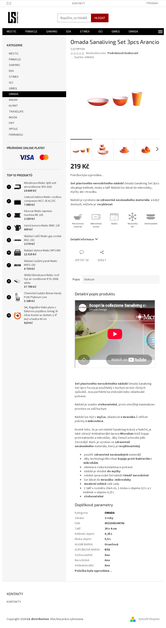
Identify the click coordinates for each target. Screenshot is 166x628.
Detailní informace (82, 239)
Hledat (99, 18)
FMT (11, 123)
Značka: (84, 57)
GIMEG (13, 88)
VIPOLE (13, 129)
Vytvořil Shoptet (149, 619)
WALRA (13, 100)
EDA (11, 71)
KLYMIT (13, 106)
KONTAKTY (78, 3)
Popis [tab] (76, 279)
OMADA (13, 94)
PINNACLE (15, 59)
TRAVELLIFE (16, 111)
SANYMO (14, 65)
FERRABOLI (16, 135)
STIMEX (13, 77)
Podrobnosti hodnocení (123, 53)
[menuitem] (11, 31)
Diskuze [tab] (89, 279)
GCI (11, 82)
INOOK (13, 117)
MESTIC (14, 53)
